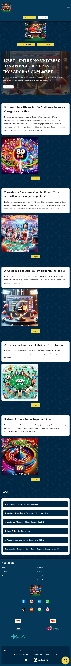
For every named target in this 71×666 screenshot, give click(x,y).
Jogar (35, 178)
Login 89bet (46, 44)
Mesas (3, 576)
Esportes (40, 567)
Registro (29, 18)
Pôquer (39, 572)
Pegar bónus (26, 44)
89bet (3, 567)
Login (43, 18)
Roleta (3, 580)
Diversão (40, 580)
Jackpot (40, 576)
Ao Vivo (4, 572)
